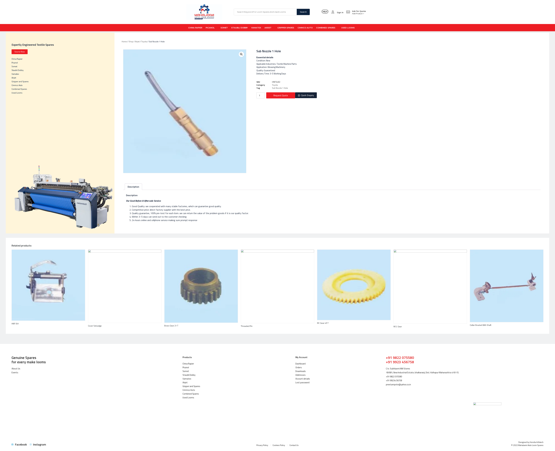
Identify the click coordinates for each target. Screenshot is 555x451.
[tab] (133, 187)
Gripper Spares (285, 27)
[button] (306, 95)
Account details (302, 378)
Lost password (302, 382)
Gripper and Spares (20, 81)
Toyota (144, 41)
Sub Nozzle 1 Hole (280, 87)
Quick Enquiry (307, 95)
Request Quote (280, 95)
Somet (224, 27)
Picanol (210, 27)
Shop (131, 41)
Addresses (300, 375)
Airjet (267, 27)
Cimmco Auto (305, 27)
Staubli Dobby (239, 27)
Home (124, 41)
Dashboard (300, 363)
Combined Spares (325, 27)
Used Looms (348, 27)
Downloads (300, 371)
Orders (298, 367)
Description (133, 186)
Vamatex (256, 27)
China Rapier (195, 27)
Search (303, 12)
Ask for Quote (359, 11)
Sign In (340, 12)
